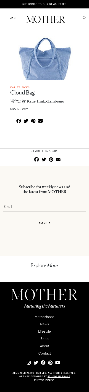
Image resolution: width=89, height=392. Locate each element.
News (44, 324)
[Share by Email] (40, 121)
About (44, 346)
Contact (44, 353)
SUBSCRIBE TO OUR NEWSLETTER (44, 4)
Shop (45, 338)
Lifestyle (44, 331)
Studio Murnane (59, 376)
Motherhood (44, 316)
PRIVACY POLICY (44, 379)
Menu (14, 18)
